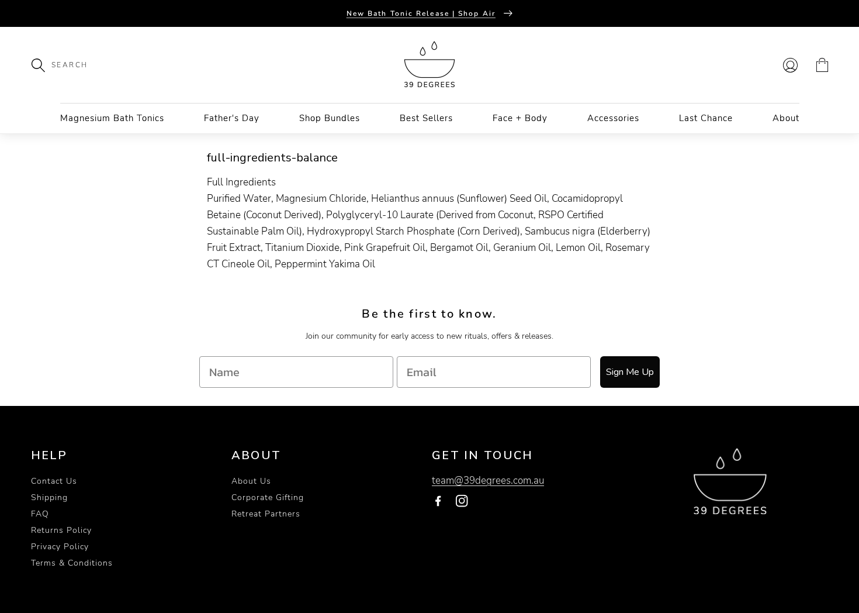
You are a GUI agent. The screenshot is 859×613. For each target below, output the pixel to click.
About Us (251, 481)
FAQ (40, 513)
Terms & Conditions (72, 563)
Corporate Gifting (267, 497)
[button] (44, 64)
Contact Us (54, 481)
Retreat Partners (265, 513)
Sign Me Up (630, 372)
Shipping (49, 497)
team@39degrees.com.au (488, 480)
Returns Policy (61, 530)
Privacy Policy (60, 546)
